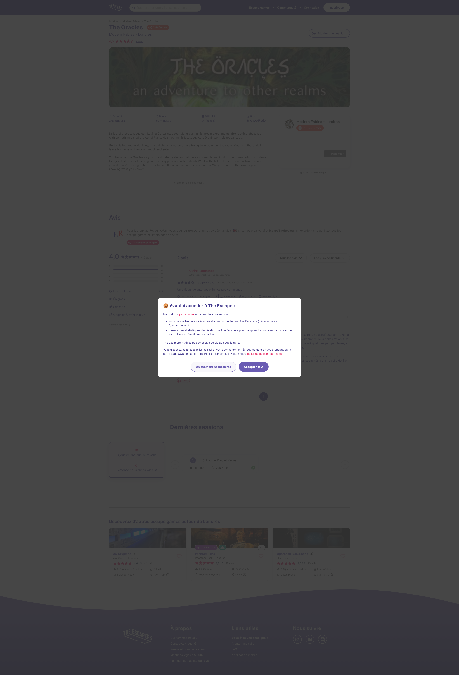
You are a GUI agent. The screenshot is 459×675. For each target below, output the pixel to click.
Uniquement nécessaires (213, 367)
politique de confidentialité (264, 353)
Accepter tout (253, 367)
